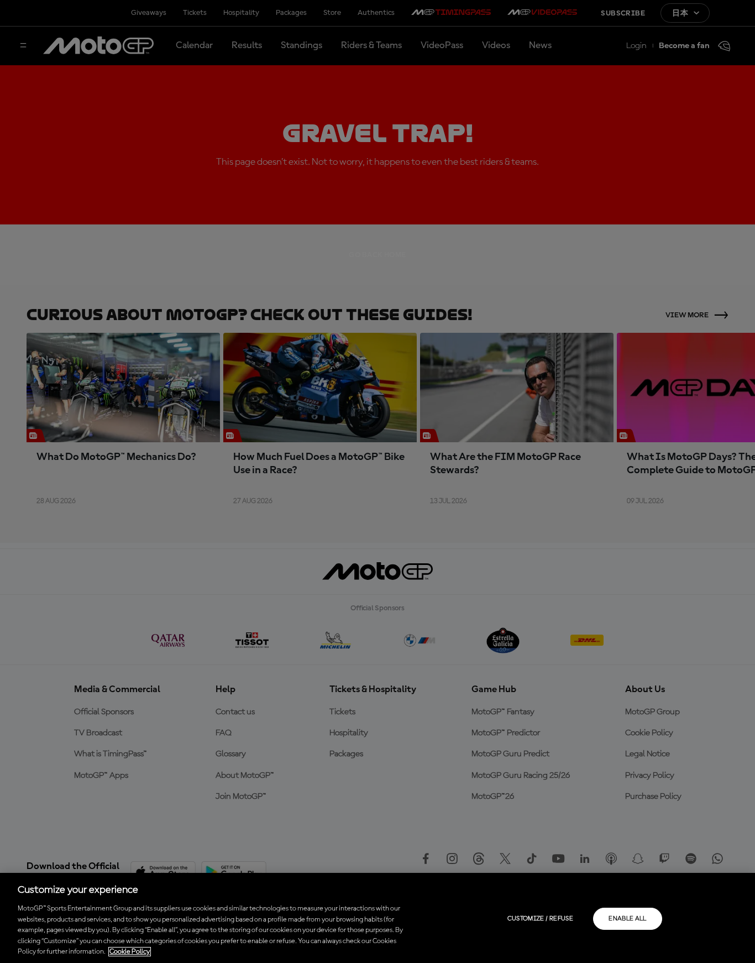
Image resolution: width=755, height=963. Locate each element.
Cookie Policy (129, 951)
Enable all (628, 918)
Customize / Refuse (540, 918)
